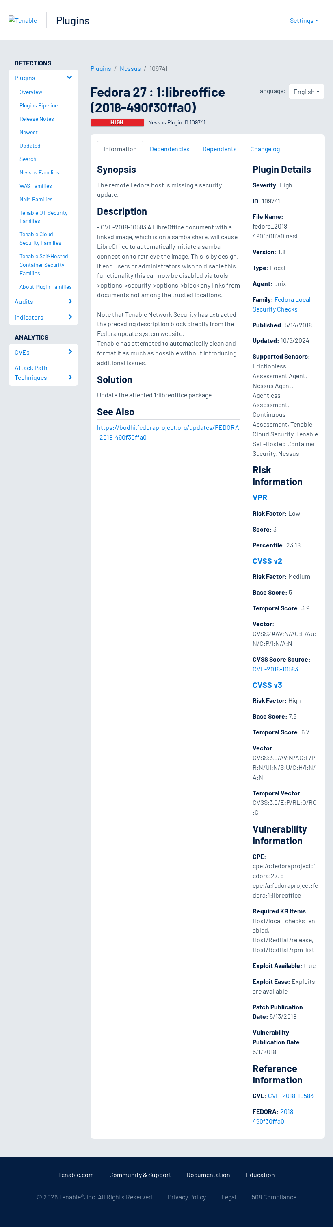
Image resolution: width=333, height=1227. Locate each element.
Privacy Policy (187, 1197)
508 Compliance (274, 1197)
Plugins (73, 20)
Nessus (130, 68)
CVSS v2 (267, 560)
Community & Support (140, 1174)
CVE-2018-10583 (275, 669)
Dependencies (170, 149)
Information (120, 149)
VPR (260, 497)
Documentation (208, 1174)
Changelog (265, 149)
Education (260, 1174)
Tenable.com (76, 1174)
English (304, 91)
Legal (228, 1197)
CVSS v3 (267, 684)
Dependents (220, 149)
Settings (302, 20)
